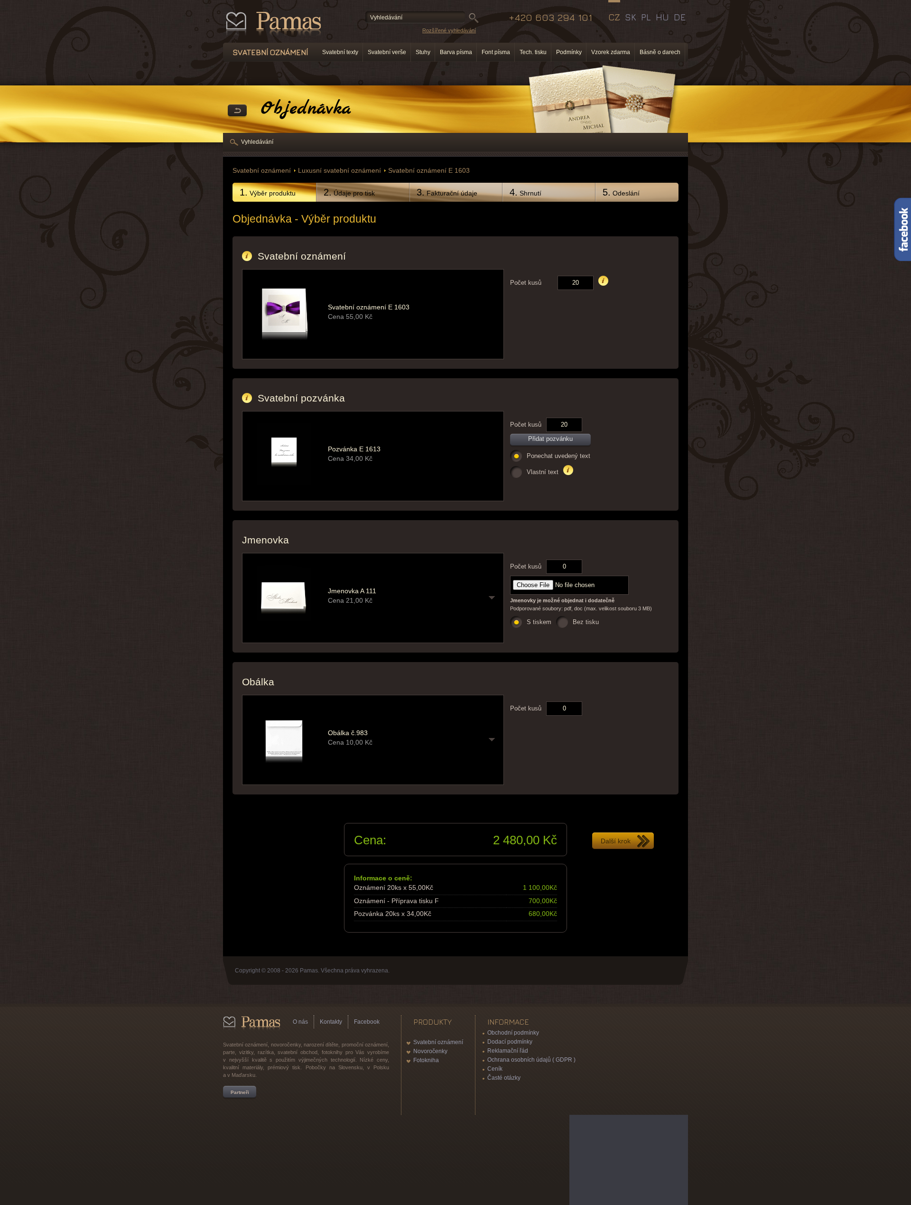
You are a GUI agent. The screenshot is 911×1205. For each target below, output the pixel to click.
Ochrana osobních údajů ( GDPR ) (531, 1059)
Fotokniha (426, 1060)
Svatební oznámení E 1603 (429, 170)
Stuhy (423, 52)
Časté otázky (504, 1077)
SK (630, 17)
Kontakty (331, 1021)
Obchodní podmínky (513, 1032)
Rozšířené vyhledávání (449, 30)
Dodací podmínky (509, 1041)
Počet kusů (525, 282)
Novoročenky (430, 1051)
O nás (300, 1021)
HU (662, 17)
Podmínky (569, 52)
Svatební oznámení (261, 170)
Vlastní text (542, 472)
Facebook (367, 1021)
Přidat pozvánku (550, 438)
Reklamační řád (507, 1050)
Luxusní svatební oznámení (339, 170)
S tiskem (539, 622)
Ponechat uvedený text (558, 455)
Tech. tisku (533, 52)
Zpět (237, 111)
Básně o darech (660, 52)
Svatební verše (387, 52)
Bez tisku (586, 622)
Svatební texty (340, 52)
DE (680, 17)
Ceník (494, 1068)
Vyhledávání (257, 142)
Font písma (496, 52)
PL (646, 17)
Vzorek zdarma (610, 52)
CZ (614, 17)
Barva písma (456, 52)
